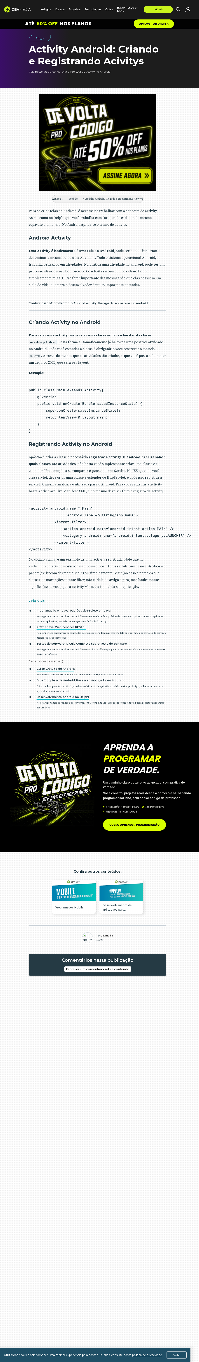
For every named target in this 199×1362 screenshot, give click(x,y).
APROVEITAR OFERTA (153, 24)
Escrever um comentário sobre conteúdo (97, 969)
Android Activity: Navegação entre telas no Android (110, 303)
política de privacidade (147, 1355)
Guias (109, 9)
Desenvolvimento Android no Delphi (63, 697)
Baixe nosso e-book (127, 9)
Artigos (56, 199)
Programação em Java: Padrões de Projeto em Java (73, 610)
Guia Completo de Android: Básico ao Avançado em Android (80, 680)
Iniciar (158, 9)
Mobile (73, 199)
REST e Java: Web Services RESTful (61, 627)
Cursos (60, 9)
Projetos (75, 9)
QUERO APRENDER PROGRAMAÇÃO (134, 824)
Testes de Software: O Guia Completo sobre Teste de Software (82, 643)
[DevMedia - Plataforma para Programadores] (20, 9)
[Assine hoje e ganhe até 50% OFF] (97, 142)
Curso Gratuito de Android (55, 668)
